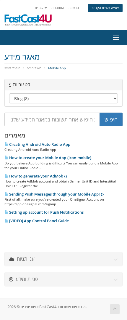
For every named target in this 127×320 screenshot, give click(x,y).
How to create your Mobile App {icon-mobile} (50, 157)
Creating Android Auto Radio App (39, 144)
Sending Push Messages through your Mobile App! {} (56, 194)
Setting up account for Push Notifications (46, 212)
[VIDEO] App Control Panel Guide (38, 220)
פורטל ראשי (12, 68)
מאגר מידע (34, 68)
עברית (39, 7)
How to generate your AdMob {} (37, 176)
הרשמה (74, 7)
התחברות (57, 7)
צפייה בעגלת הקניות (105, 8)
